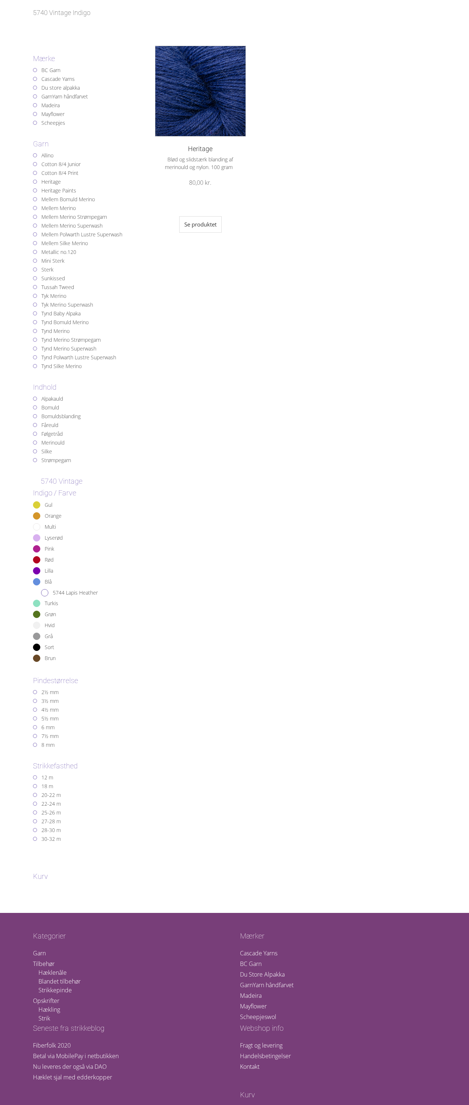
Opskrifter (46, 1001)
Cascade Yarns (258, 953)
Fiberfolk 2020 (52, 1045)
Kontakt (249, 1067)
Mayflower (253, 1006)
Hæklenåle (52, 973)
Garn (39, 953)
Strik (44, 1018)
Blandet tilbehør (59, 981)
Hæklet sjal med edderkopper (72, 1077)
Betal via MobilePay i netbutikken (76, 1056)
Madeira (251, 996)
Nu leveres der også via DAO (70, 1067)
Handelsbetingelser (265, 1056)
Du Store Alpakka (262, 974)
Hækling (49, 1009)
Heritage (200, 149)
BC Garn (251, 964)
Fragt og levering (261, 1045)
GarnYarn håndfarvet (266, 985)
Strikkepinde (55, 990)
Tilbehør (44, 964)
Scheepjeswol (258, 1017)
